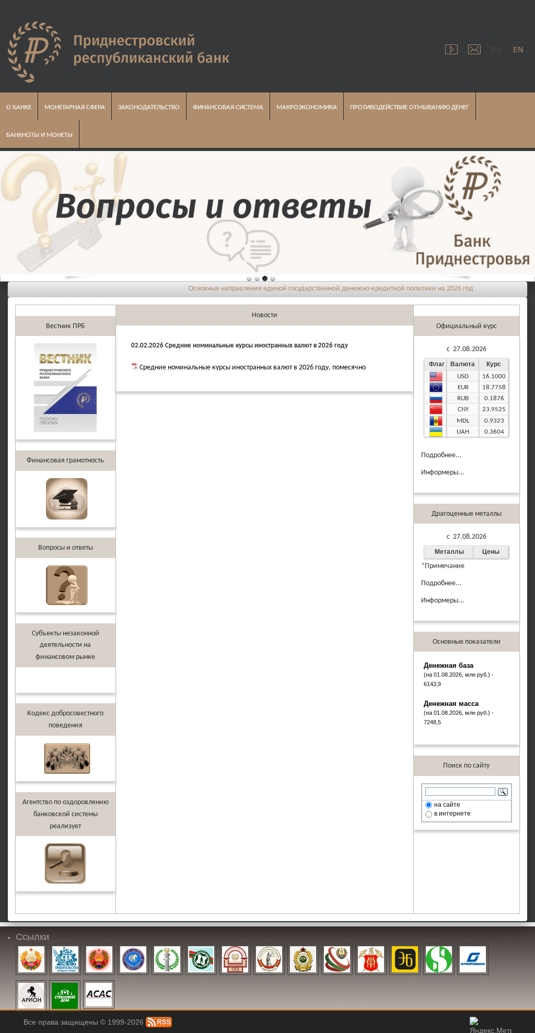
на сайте (447, 804)
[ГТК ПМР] (303, 949)
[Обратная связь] (474, 45)
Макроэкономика (303, 105)
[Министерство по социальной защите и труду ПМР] (201, 949)
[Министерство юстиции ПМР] (167, 949)
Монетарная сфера (71, 105)
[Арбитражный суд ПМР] (269, 949)
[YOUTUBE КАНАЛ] (452, 45)
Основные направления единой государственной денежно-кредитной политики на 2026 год (316, 289)
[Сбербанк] (439, 949)
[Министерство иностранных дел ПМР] (133, 949)
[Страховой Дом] (64, 985)
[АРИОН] (31, 985)
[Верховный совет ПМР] (99, 949)
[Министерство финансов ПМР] (371, 949)
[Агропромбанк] (473, 949)
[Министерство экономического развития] (337, 949)
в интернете (452, 813)
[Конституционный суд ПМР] (235, 949)
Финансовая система (225, 105)
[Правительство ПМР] (65, 949)
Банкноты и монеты (36, 132)
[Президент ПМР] (31, 949)
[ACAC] (98, 985)
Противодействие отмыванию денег (406, 105)
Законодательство (146, 105)
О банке (15, 105)
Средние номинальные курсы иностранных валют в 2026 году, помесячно (252, 368)
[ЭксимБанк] (405, 949)
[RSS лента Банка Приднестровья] (159, 1022)
